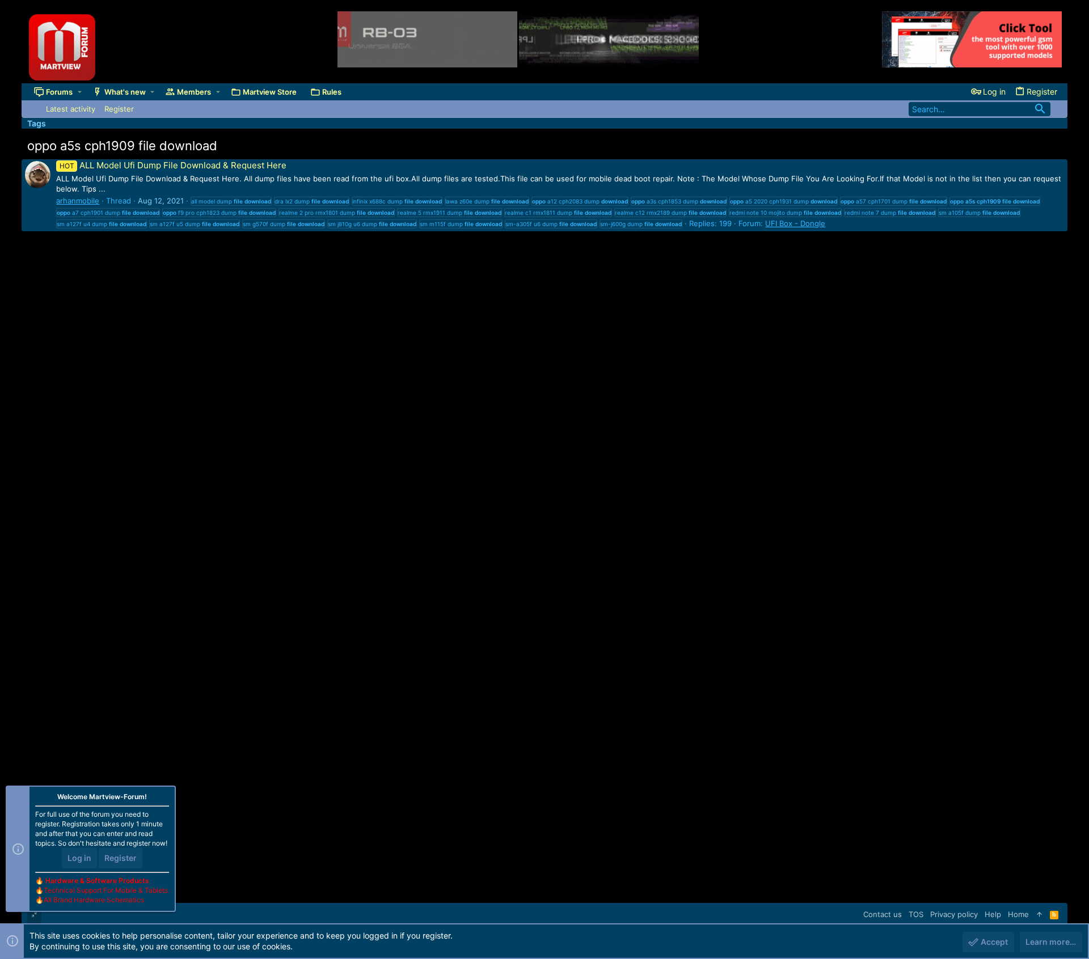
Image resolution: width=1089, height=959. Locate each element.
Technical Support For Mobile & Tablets (106, 890)
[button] (80, 91)
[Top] (1039, 914)
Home (1018, 914)
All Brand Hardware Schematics (94, 900)
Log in (79, 858)
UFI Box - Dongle (795, 223)
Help (993, 914)
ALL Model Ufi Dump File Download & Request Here (173, 165)
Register (120, 858)
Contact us (882, 914)
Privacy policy (954, 914)
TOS (916, 914)
